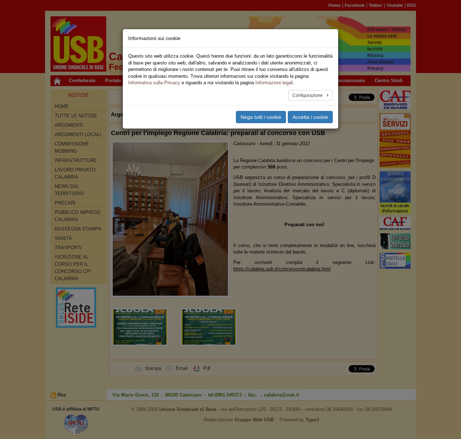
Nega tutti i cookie (261, 117)
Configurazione (308, 95)
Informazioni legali (274, 82)
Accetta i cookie (310, 117)
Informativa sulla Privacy (154, 82)
